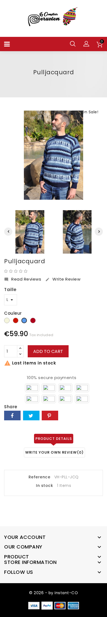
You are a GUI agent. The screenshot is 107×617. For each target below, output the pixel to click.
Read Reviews (22, 279)
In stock (44, 485)
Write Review (62, 279)
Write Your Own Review (54, 452)
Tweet (31, 415)
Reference (39, 477)
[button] (86, 43)
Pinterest (50, 415)
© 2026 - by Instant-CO (53, 593)
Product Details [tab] (53, 438)
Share (12, 415)
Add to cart (48, 351)
